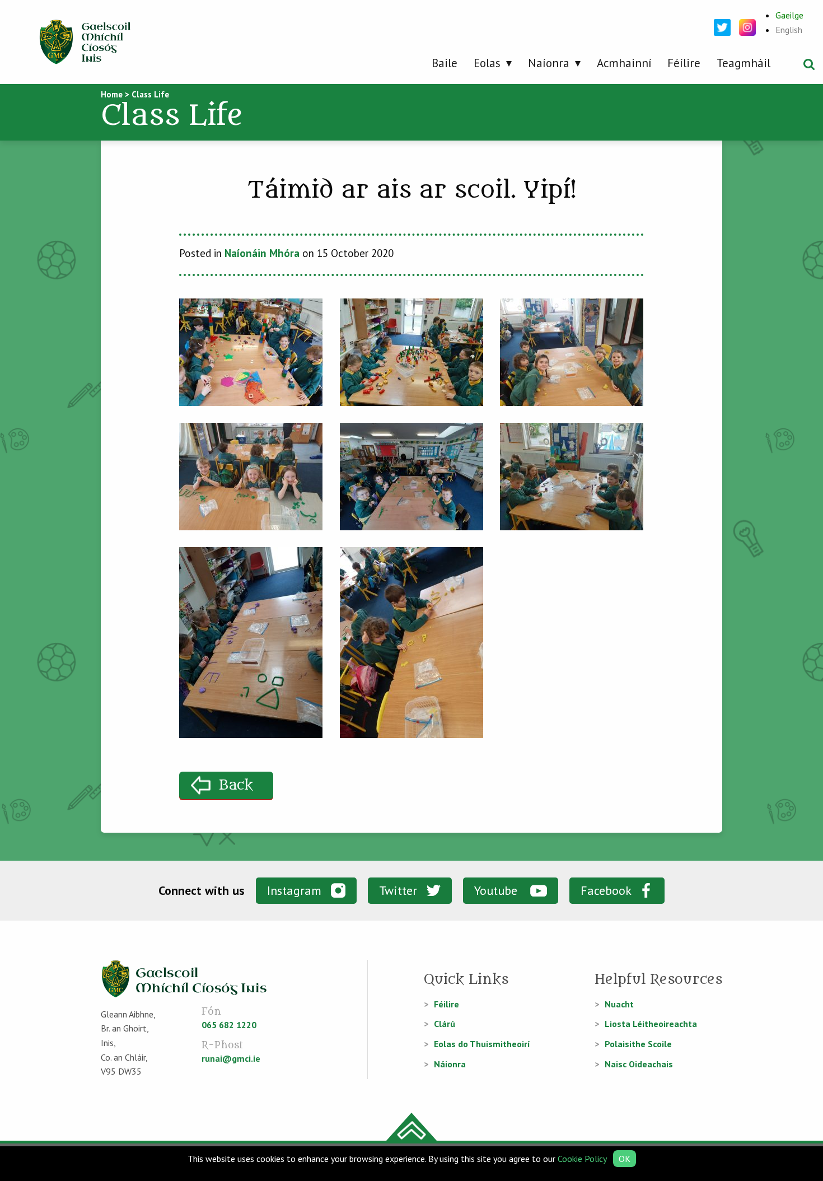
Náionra (450, 1064)
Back (236, 785)
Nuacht (619, 1004)
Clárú (444, 1023)
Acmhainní (624, 63)
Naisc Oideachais (639, 1064)
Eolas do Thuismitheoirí (482, 1043)
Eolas (487, 63)
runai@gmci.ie (231, 1058)
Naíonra (548, 63)
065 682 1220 (229, 1024)
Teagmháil (743, 63)
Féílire (683, 63)
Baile (444, 63)
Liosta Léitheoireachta (651, 1023)
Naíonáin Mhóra (262, 253)
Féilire (446, 1004)
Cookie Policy (582, 1158)
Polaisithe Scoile (638, 1043)
